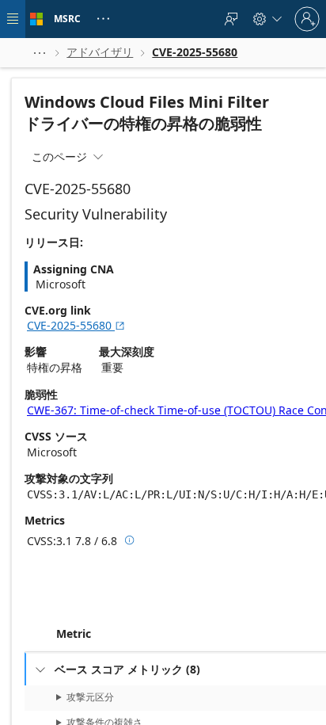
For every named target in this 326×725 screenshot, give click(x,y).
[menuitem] (231, 19)
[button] (39, 52)
